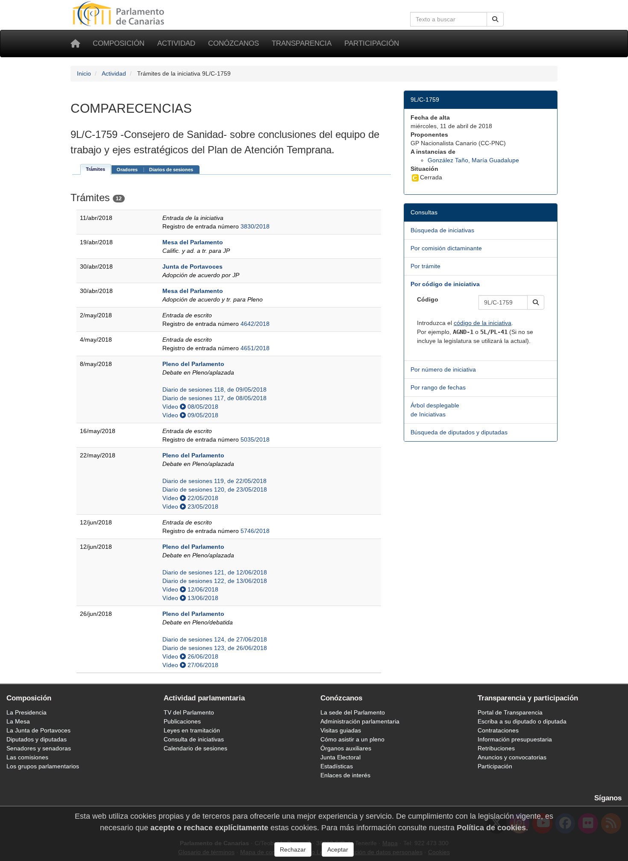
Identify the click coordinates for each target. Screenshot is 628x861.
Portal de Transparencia (510, 712)
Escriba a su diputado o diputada (522, 721)
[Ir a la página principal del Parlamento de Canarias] (119, 13)
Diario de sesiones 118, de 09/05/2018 (214, 389)
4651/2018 (255, 348)
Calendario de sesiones (195, 748)
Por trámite (425, 266)
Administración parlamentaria (359, 721)
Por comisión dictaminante (446, 248)
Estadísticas (336, 766)
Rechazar (293, 849)
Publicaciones (182, 721)
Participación (371, 43)
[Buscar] (495, 19)
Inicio (84, 73)
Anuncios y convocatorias (512, 757)
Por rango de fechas (438, 387)
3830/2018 (255, 226)
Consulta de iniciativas (194, 739)
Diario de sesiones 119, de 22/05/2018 (214, 480)
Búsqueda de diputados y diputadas (459, 432)
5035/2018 (255, 439)
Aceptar (337, 849)
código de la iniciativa (482, 322)
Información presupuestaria (515, 739)
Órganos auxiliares (345, 748)
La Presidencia (26, 712)
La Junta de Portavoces (38, 730)
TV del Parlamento (189, 712)
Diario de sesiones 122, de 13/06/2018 (214, 580)
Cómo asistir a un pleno (352, 739)
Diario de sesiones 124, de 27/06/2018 (214, 639)
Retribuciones (496, 748)
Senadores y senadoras (38, 748)
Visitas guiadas (340, 730)
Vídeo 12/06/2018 (190, 589)
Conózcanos (233, 43)
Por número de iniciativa (443, 369)
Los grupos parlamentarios (42, 766)
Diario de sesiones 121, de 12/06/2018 (214, 572)
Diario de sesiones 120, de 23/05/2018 (214, 489)
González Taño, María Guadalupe (473, 160)
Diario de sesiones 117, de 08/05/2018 (214, 398)
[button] (535, 302)
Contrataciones (498, 730)
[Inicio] (75, 43)
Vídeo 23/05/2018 (190, 506)
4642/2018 (255, 323)
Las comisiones (27, 757)
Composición (118, 43)
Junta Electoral (340, 757)
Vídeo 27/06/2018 (190, 665)
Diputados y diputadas (36, 739)
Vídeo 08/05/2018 (190, 406)
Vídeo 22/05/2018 (190, 498)
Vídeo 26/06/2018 (190, 656)
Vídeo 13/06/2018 (190, 597)
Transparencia (302, 43)
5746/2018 (255, 530)
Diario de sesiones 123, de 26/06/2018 (214, 647)
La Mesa (18, 721)
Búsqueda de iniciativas (442, 230)
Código (427, 299)
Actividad (176, 43)
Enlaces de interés (345, 775)
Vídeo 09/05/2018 (190, 415)
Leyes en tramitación (192, 730)
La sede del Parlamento (352, 712)
